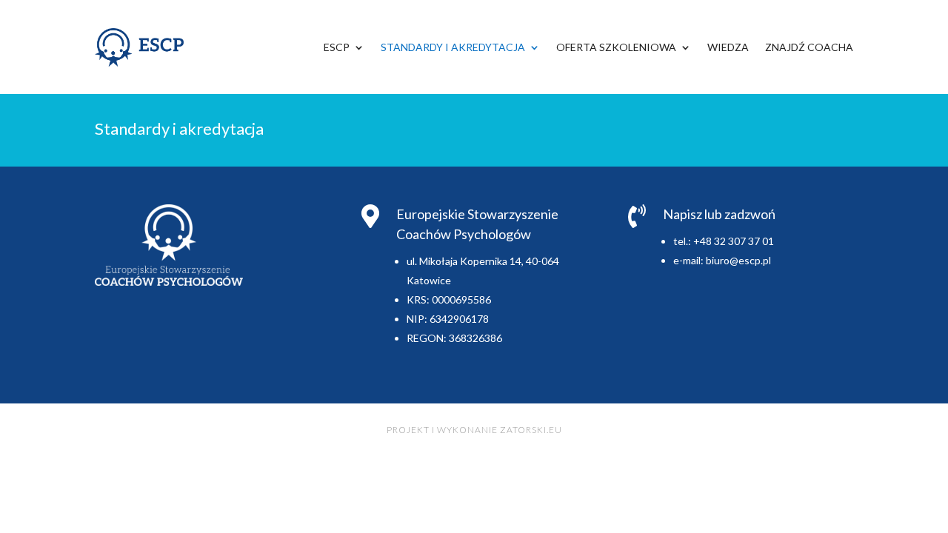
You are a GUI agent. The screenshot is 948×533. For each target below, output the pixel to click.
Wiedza (728, 47)
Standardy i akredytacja (453, 47)
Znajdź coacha (809, 47)
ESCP (337, 47)
